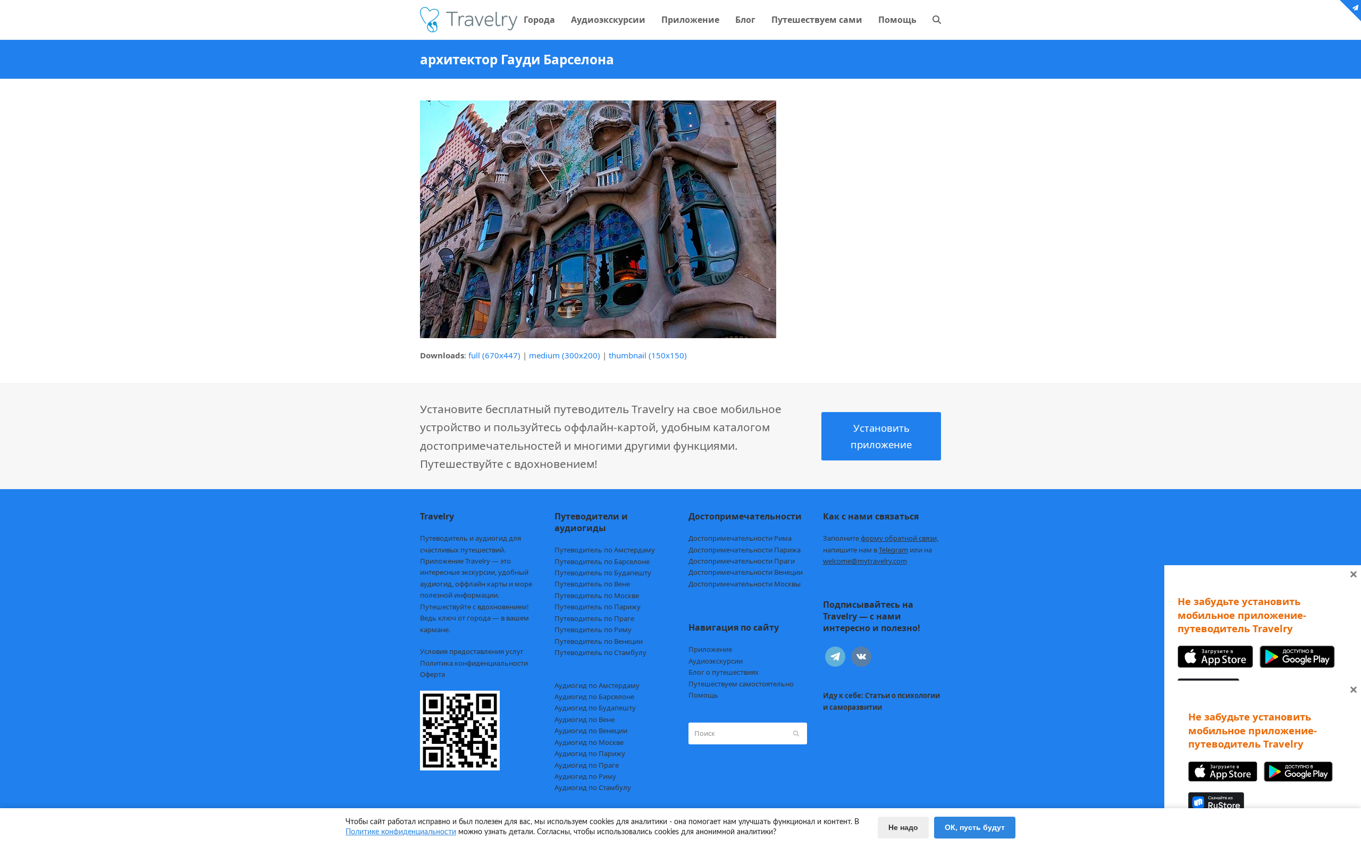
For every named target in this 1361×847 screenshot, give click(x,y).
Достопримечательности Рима (740, 538)
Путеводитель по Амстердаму (605, 550)
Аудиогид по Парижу (590, 753)
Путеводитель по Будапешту (603, 572)
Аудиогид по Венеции (591, 730)
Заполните (880, 538)
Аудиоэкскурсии (715, 661)
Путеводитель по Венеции (599, 641)
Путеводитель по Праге (594, 618)
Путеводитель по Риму (593, 629)
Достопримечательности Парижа (744, 550)
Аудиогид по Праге (587, 765)
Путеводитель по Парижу (598, 606)
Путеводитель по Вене (592, 584)
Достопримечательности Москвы (744, 584)
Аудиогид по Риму (585, 776)
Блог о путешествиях (723, 672)
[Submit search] (796, 733)
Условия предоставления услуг (472, 651)
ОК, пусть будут (975, 827)
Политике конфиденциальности (401, 832)
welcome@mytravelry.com (865, 561)
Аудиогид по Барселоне (594, 696)
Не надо (903, 827)
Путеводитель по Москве (597, 595)
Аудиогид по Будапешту (595, 707)
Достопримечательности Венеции (745, 572)
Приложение (710, 649)
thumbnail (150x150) (648, 355)
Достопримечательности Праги (741, 561)
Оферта (432, 674)
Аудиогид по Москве (589, 742)
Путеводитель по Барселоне (602, 561)
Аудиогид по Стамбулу (593, 787)
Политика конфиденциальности (474, 663)
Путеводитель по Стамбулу (600, 652)
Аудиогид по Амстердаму (597, 685)
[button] (937, 19)
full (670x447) (494, 355)
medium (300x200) (564, 355)
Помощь (703, 695)
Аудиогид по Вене (585, 719)
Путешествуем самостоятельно (741, 684)
